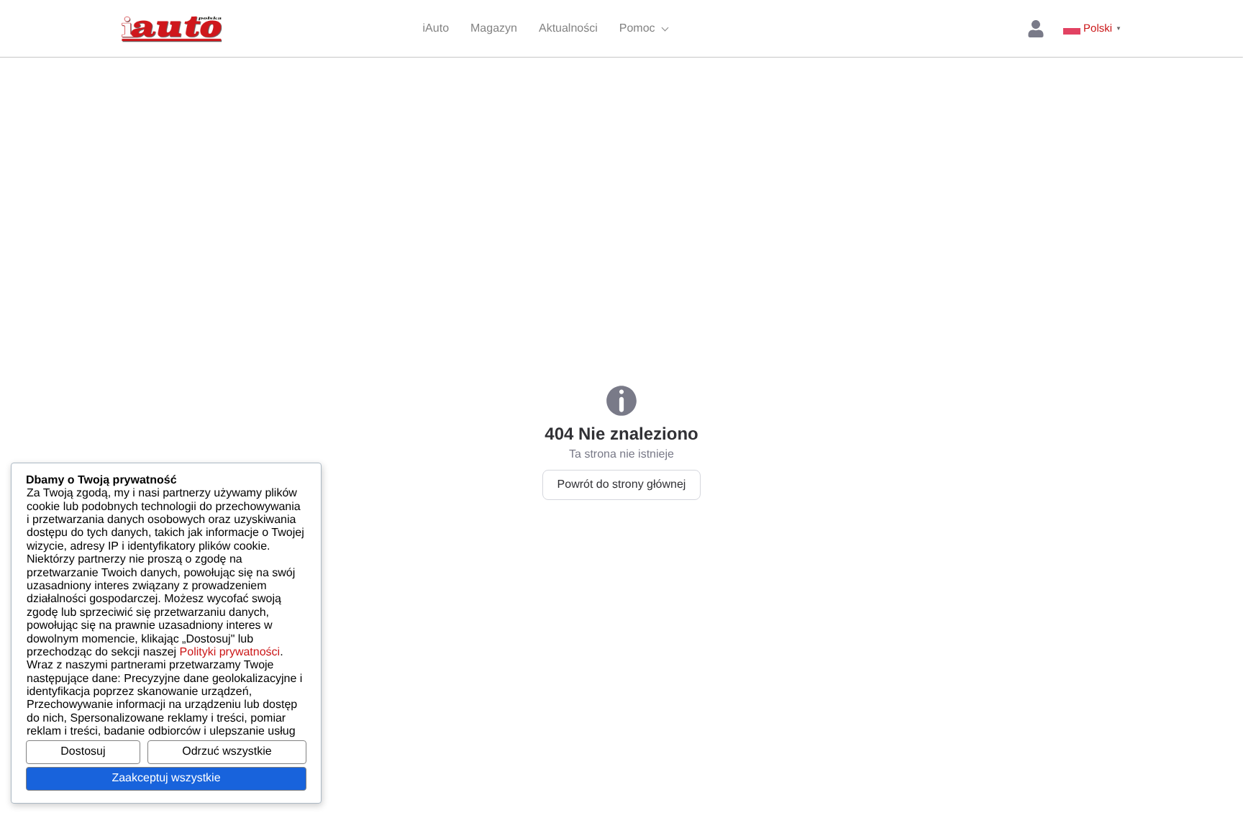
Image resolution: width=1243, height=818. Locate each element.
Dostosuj (82, 751)
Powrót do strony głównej (621, 484)
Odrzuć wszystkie (226, 751)
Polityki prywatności (230, 652)
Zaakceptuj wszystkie (165, 778)
